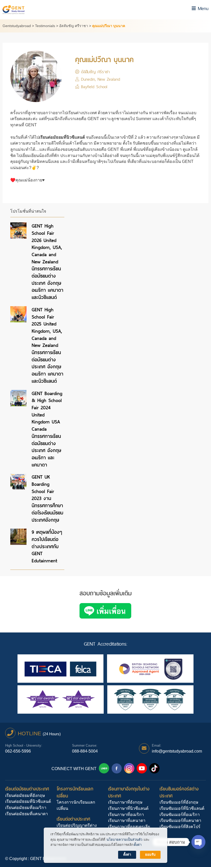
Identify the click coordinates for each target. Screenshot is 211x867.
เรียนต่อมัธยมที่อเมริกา (25, 807)
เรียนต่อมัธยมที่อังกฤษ (25, 795)
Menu (202, 8)
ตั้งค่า (138, 845)
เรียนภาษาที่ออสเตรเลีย (129, 826)
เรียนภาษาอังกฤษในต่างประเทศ (129, 792)
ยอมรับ (150, 854)
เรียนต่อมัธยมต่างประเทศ (27, 789)
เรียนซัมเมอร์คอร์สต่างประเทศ (179, 792)
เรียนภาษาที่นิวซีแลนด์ (128, 808)
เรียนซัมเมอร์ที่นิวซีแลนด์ (182, 808)
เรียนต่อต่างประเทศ (73, 819)
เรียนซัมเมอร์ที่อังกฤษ (179, 802)
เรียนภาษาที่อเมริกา (126, 814)
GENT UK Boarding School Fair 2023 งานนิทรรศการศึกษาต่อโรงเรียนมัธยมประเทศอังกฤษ (47, 498)
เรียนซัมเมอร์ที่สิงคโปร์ (180, 826)
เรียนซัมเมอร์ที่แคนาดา (180, 820)
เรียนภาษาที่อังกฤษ (125, 802)
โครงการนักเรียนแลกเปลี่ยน (75, 792)
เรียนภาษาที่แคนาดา (126, 820)
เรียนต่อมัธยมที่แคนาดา (26, 814)
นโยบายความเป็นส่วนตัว (124, 839)
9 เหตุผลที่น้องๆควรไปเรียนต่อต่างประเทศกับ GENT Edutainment (47, 546)
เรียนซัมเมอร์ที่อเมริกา (180, 814)
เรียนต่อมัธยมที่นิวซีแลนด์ (28, 801)
